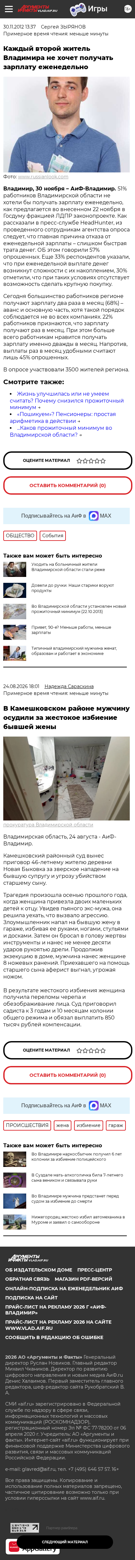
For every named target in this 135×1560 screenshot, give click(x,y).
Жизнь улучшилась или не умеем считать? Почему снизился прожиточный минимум (67, 401)
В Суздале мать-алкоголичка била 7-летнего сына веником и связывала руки (77, 1178)
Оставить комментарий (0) (67, 485)
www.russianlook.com (43, 177)
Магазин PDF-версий (83, 1279)
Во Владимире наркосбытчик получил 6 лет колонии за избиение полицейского (76, 1157)
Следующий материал (65, 1542)
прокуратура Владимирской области (48, 825)
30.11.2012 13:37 (19, 27)
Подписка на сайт (31, 1298)
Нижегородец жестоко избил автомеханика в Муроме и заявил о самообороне (78, 1219)
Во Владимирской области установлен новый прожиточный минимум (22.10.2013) (78, 609)
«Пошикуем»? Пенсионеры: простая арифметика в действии (63, 417)
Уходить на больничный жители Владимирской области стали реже (68, 567)
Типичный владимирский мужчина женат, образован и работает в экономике (74, 651)
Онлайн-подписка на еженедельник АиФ (64, 1289)
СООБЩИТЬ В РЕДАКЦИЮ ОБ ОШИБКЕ (54, 1337)
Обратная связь (27, 1279)
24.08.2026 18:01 (21, 686)
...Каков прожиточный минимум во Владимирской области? (61, 431)
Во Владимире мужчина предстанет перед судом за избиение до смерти (75, 1199)
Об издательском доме (38, 1270)
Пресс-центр (94, 1270)
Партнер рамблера (61, 1528)
